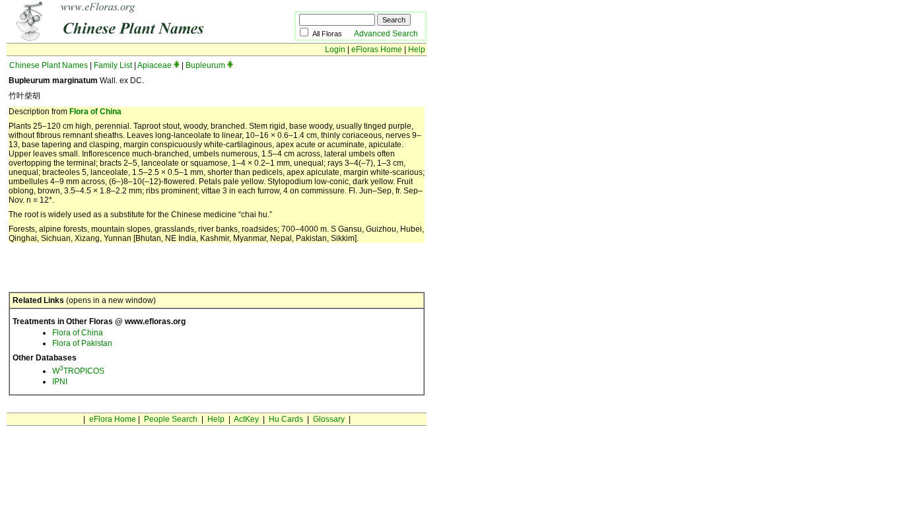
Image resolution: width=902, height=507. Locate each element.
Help (416, 49)
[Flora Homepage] (130, 38)
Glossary (329, 419)
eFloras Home (376, 49)
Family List (113, 65)
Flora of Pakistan (82, 343)
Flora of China (95, 111)
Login (335, 49)
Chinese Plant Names (48, 65)
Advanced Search (386, 33)
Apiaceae (154, 65)
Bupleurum (205, 65)
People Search (170, 419)
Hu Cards (286, 419)
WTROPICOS (78, 371)
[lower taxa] (177, 65)
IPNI (59, 381)
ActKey (246, 419)
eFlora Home (112, 419)
